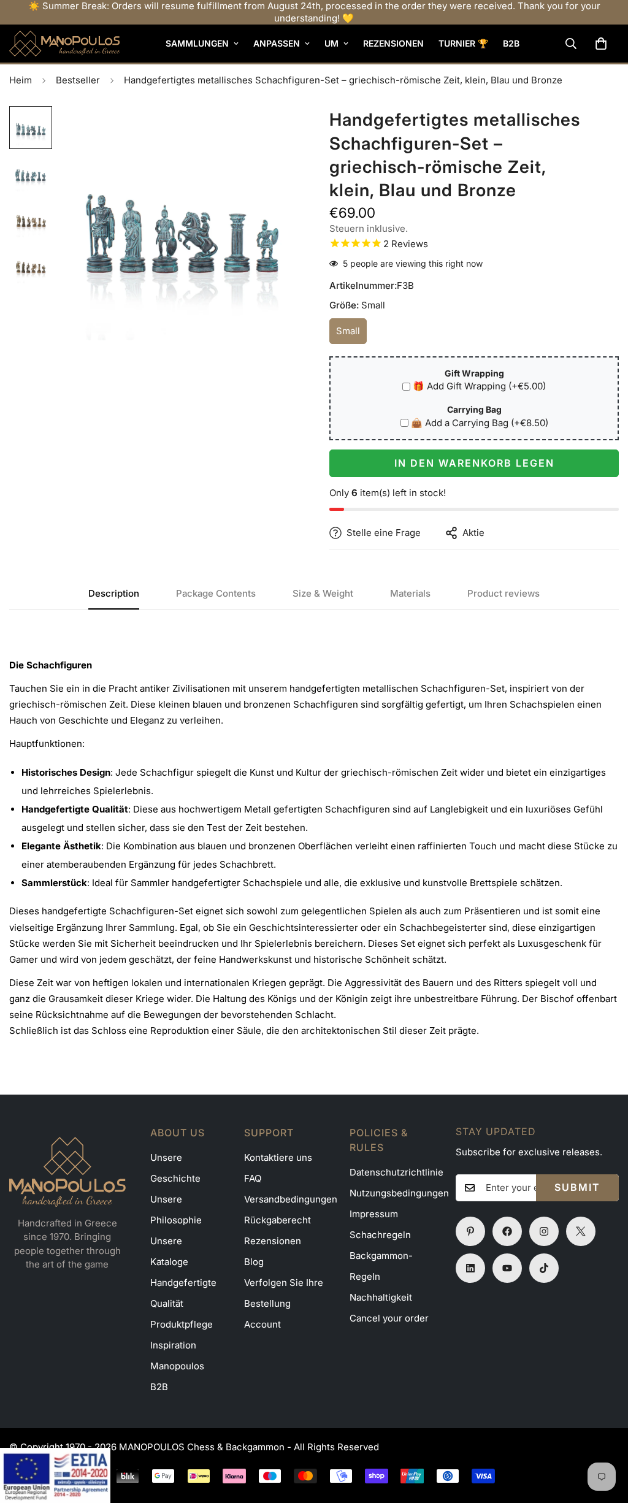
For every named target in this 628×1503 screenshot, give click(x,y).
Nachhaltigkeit (381, 1297)
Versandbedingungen (290, 1199)
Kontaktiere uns (278, 1157)
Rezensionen (393, 43)
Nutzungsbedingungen (399, 1193)
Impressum (374, 1214)
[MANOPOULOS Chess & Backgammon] (64, 44)
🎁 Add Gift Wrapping (479, 386)
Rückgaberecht (277, 1220)
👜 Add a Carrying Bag (479, 423)
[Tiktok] (544, 1268)
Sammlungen (197, 43)
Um (331, 43)
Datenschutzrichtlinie (396, 1172)
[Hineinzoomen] (272, 132)
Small (351, 334)
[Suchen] (571, 43)
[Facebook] (507, 1231)
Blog (254, 1262)
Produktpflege (181, 1324)
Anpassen (276, 43)
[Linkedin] (470, 1268)
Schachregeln (380, 1235)
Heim (20, 80)
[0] (601, 43)
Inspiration (173, 1345)
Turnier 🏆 (463, 43)
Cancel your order (389, 1318)
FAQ (252, 1178)
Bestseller (78, 80)
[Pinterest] (470, 1231)
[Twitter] (580, 1231)
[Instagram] (544, 1231)
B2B (511, 43)
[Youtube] (507, 1268)
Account (262, 1324)
